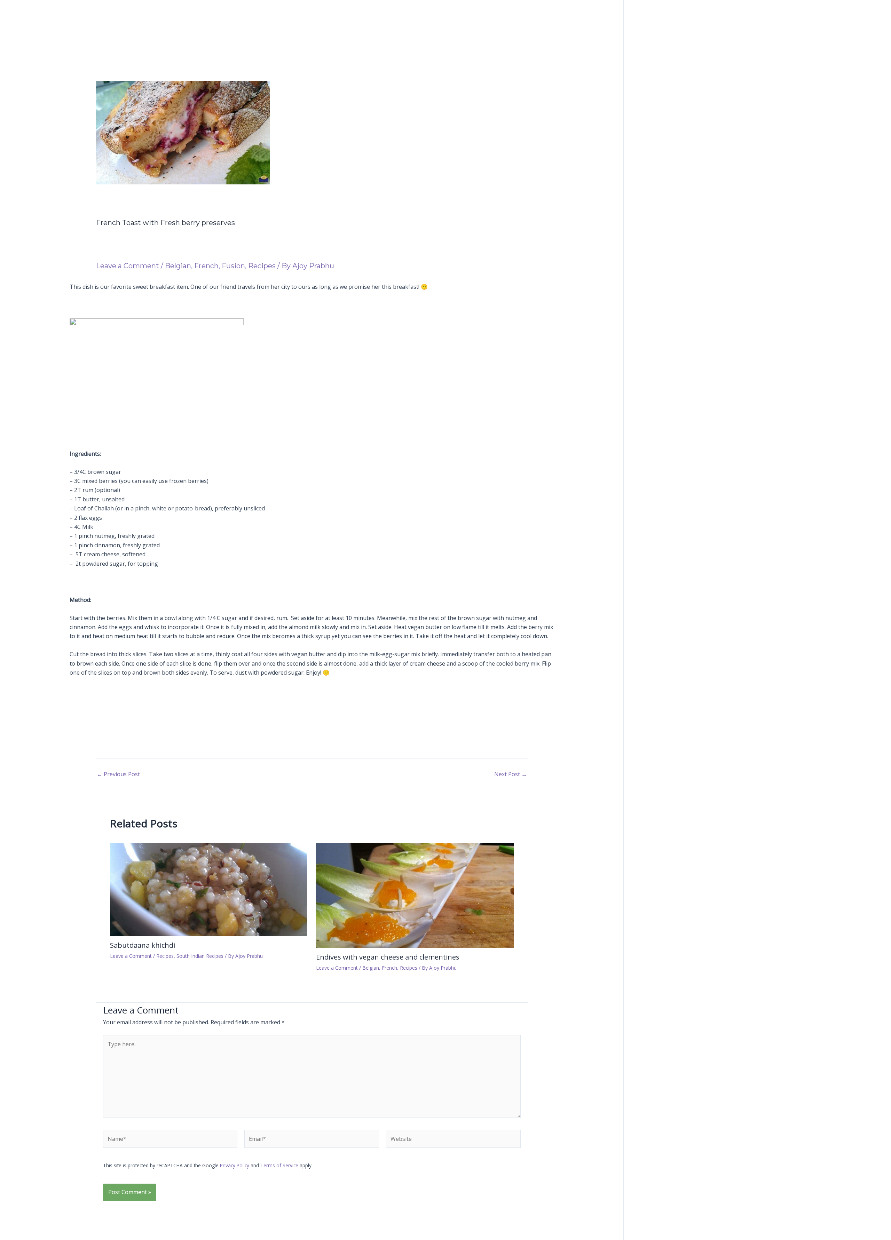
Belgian (178, 266)
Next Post (510, 774)
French (206, 266)
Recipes (262, 266)
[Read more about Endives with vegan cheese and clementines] (415, 895)
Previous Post (118, 774)
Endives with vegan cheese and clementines (387, 957)
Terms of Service (279, 1165)
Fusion (233, 266)
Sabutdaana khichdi (142, 945)
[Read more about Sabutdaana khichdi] (209, 889)
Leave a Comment (127, 266)
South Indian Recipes (199, 956)
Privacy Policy (234, 1165)
